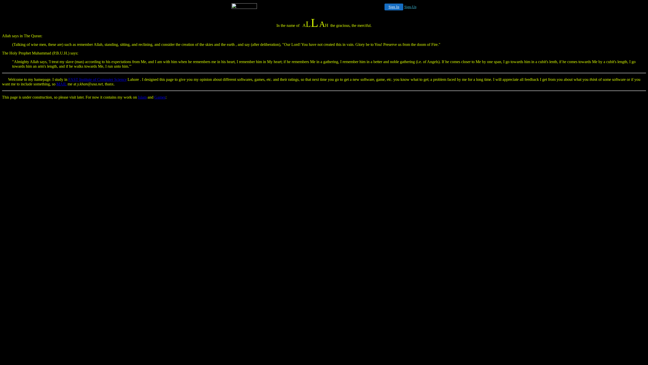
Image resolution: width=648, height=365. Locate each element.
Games (160, 97)
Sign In (394, 7)
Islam (142, 97)
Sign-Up (410, 7)
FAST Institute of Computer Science (97, 79)
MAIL (61, 84)
